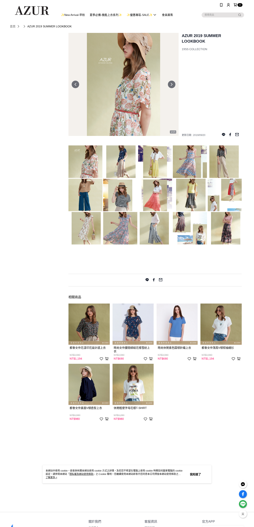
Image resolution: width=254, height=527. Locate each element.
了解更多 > (51, 477)
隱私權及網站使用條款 (81, 474)
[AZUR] (32, 10)
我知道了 (195, 474)
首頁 (12, 26)
